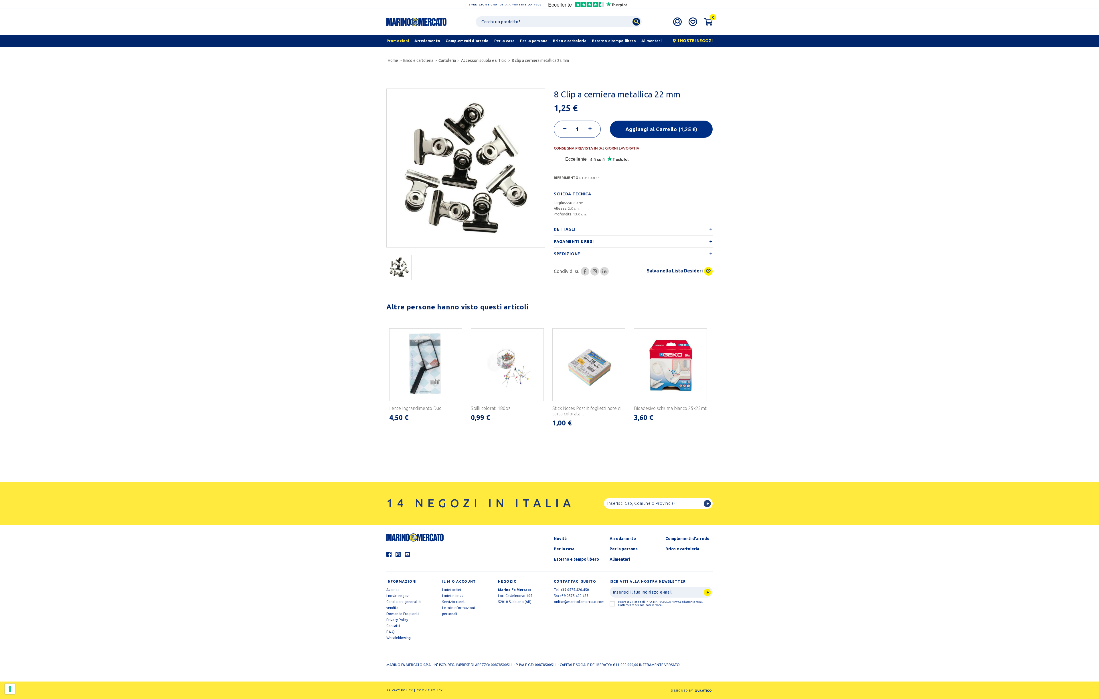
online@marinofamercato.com (579, 602)
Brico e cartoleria (418, 60)
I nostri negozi (398, 596)
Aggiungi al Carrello (661, 129)
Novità (560, 538)
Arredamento (623, 538)
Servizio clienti (454, 602)
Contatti (393, 626)
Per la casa (564, 549)
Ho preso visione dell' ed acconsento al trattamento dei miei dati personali (660, 603)
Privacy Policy (397, 620)
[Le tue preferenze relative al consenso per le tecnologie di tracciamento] (10, 689)
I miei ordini (451, 590)
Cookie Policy (429, 690)
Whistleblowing (398, 638)
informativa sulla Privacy (663, 601)
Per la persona (624, 549)
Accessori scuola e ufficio (484, 60)
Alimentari (620, 559)
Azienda (393, 590)
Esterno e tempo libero (576, 559)
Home (393, 60)
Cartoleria (447, 60)
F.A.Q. (391, 632)
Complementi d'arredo (687, 538)
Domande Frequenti (402, 614)
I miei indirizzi (453, 596)
